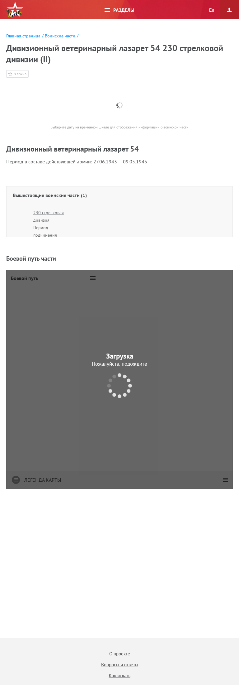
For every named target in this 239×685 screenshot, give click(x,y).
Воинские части (60, 36)
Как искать (119, 675)
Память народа (14, 10)
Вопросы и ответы (119, 665)
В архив (20, 73)
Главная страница (23, 36)
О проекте (119, 654)
